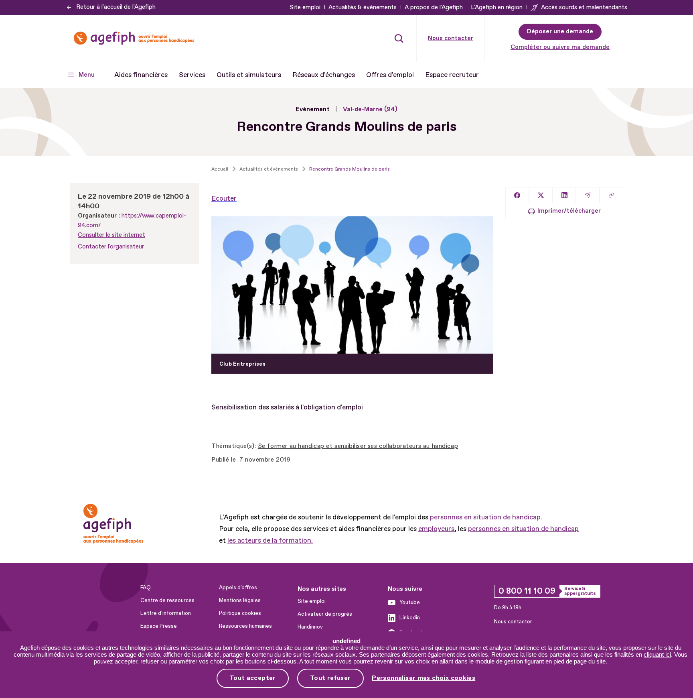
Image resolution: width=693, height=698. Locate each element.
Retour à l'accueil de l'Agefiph (116, 7)
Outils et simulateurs (249, 75)
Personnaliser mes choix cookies (423, 678)
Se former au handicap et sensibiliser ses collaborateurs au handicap (358, 446)
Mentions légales (240, 600)
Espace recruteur (452, 75)
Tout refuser (330, 678)
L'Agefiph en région (497, 7)
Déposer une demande (560, 31)
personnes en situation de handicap (523, 529)
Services (192, 75)
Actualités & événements (362, 7)
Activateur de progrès (325, 614)
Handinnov (310, 627)
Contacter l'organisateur (111, 246)
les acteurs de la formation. (270, 540)
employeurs (436, 529)
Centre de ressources (167, 600)
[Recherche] (399, 38)
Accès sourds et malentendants (584, 7)
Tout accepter (252, 678)
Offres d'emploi (390, 75)
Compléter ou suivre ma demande (560, 47)
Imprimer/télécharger (569, 211)
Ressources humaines (245, 626)
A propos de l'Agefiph (434, 7)
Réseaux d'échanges (323, 75)
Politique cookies (240, 613)
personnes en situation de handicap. (486, 517)
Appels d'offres (238, 587)
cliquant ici (657, 654)
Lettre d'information (165, 613)
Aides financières (141, 75)
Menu (87, 75)
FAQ (145, 587)
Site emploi (305, 7)
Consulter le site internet (111, 235)
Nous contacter (450, 38)
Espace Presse (158, 626)
